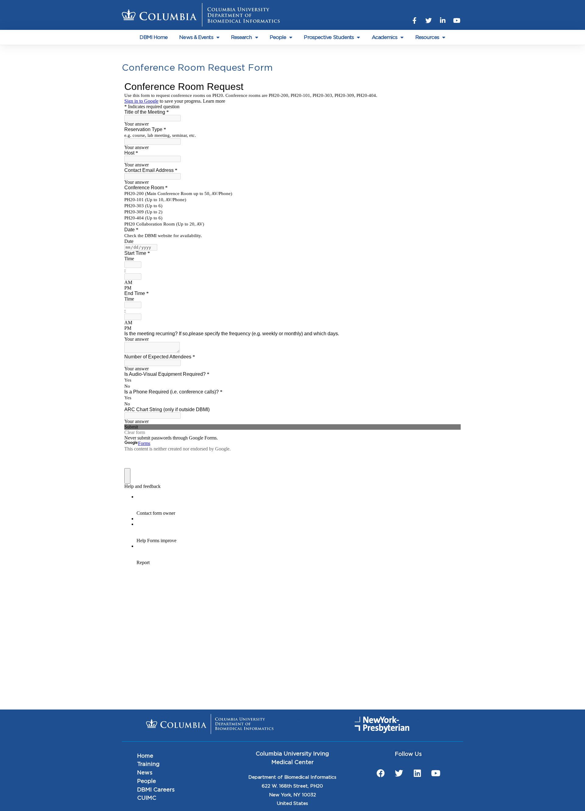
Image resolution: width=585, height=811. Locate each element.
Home (145, 756)
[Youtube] (456, 20)
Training (148, 764)
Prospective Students (329, 37)
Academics (385, 37)
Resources (427, 37)
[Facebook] (381, 773)
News (144, 773)
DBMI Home (154, 37)
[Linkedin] (417, 773)
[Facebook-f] (414, 20)
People (278, 37)
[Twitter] (428, 20)
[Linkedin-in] (442, 20)
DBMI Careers (156, 790)
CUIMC (146, 798)
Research (241, 37)
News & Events (196, 37)
